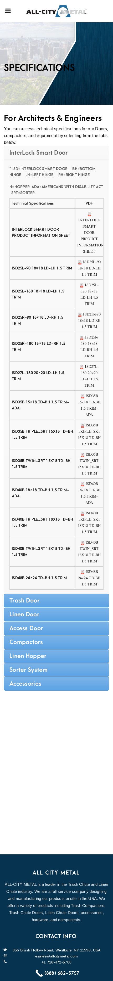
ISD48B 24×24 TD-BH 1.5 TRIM (89, 578)
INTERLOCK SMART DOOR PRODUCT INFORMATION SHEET (90, 235)
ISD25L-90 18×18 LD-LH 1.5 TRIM (89, 268)
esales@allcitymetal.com (56, 956)
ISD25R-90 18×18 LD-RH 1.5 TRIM (89, 320)
